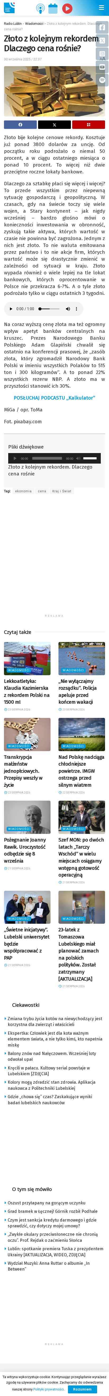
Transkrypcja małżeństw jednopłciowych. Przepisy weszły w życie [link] (23, 771)
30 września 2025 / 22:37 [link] (23, 59)
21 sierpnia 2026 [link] (18, 868)
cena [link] (42, 491)
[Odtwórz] (15, 458)
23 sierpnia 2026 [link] (18, 709)
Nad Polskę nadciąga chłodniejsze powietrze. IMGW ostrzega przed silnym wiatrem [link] (81, 771)
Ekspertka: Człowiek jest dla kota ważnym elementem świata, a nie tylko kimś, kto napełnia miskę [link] (55, 1039)
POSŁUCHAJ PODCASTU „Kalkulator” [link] (54, 398)
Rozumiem (82, 1389)
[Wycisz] (78, 458)
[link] (9, 8)
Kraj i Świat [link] (61, 491)
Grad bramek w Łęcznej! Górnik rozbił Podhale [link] (53, 1211)
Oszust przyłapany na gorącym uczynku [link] (46, 1202)
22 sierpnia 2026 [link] (73, 792)
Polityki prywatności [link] (48, 1389)
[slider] (90, 458)
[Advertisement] (54, 557)
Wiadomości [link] (19, 670)
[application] (54, 458)
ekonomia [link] (23, 491)
